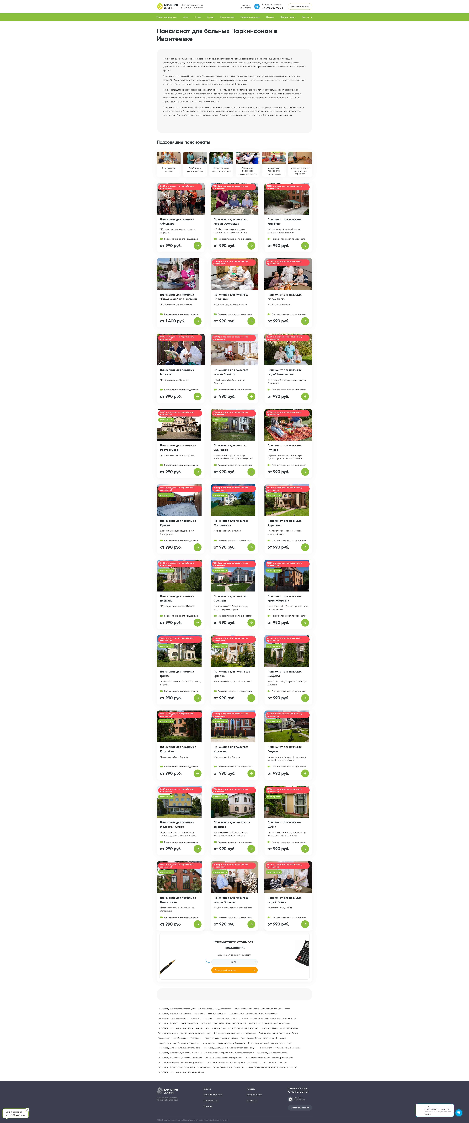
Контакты (307, 17)
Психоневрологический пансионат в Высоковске (223, 1043)
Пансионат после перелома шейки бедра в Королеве (269, 1058)
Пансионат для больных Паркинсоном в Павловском (181, 1072)
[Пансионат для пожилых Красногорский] (305, 623)
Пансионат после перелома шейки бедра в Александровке (184, 1033)
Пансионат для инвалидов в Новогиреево (176, 1067)
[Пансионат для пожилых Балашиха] (251, 321)
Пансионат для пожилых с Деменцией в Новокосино (235, 1028)
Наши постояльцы (250, 17)
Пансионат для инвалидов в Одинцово (175, 1014)
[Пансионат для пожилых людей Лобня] (305, 924)
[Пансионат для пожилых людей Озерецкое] (251, 246)
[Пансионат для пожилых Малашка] (198, 396)
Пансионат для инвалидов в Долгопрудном (226, 1062)
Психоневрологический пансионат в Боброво (178, 1043)
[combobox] (234, 962)
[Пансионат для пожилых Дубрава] (305, 698)
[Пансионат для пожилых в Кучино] (198, 547)
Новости (207, 1106)
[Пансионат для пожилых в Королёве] (198, 773)
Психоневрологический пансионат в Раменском (179, 1018)
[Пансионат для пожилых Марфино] (305, 246)
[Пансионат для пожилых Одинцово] (251, 472)
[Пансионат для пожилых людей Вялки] (305, 321)
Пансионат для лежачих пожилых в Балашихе (178, 1023)
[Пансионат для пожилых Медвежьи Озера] (198, 849)
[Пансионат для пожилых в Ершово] (251, 698)
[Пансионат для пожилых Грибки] (198, 698)
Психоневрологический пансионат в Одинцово (235, 1033)
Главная (207, 1089)
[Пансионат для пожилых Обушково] (198, 246)
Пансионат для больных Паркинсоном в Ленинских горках (183, 1028)
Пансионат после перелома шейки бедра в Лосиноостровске (262, 1009)
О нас (198, 17)
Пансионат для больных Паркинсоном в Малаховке (273, 1018)
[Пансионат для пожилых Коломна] (251, 773)
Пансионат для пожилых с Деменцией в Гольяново (180, 1058)
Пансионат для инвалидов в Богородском (224, 1058)
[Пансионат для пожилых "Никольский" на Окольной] (198, 321)
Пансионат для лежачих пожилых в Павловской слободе (272, 1067)
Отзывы (270, 17)
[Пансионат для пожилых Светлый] (251, 623)
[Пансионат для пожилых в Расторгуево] (198, 472)
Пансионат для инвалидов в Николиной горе (267, 1062)
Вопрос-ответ (288, 17)
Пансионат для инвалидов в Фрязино (215, 1009)
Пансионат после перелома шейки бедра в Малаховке (229, 1053)
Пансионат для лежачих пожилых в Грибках (280, 1028)
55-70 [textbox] (233, 962)
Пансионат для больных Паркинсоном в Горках (270, 1023)
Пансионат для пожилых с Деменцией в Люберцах (224, 1023)
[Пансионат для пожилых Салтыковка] (251, 547)
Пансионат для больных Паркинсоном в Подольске (263, 1038)
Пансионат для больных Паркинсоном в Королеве (226, 1018)
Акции (210, 17)
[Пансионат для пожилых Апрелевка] (305, 547)
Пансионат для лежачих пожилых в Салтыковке (179, 1048)
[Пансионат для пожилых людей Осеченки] (251, 924)
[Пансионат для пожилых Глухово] (305, 472)
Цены (185, 17)
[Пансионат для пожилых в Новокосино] (198, 924)
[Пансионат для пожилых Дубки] (305, 849)
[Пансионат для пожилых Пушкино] (198, 623)
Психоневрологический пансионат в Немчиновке (270, 1043)
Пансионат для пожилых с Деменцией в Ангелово (180, 1053)
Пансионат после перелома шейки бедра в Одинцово (253, 1014)
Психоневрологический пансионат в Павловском (179, 1038)
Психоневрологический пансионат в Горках (278, 1033)
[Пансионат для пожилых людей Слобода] (251, 396)
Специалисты (227, 17)
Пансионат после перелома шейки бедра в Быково (181, 1062)
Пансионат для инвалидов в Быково (210, 1014)
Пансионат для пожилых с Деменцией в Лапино (280, 1048)
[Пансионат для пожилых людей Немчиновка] (305, 396)
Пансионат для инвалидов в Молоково (221, 1038)
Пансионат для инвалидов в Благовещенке (177, 1009)
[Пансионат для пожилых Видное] (305, 773)
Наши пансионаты (167, 17)
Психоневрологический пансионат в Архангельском (221, 1067)
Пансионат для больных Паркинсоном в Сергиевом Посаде (229, 1048)
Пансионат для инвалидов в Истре (272, 1053)
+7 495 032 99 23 (272, 7)
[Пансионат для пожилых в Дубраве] (251, 849)
